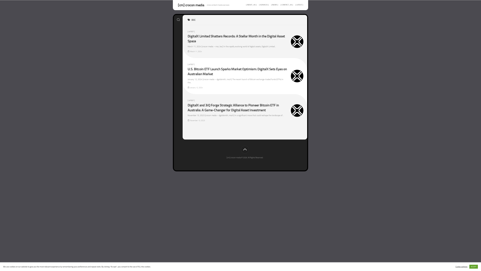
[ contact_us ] (287, 5)
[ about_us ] (251, 5)
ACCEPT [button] (473, 267)
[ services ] (264, 5)
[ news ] (274, 5)
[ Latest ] (299, 5)
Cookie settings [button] (461, 267)
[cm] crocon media (191, 5)
